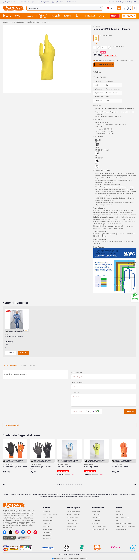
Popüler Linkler (98, 508)
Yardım (119, 508)
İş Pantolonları (96, 517)
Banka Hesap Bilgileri (73, 511)
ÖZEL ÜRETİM (78, 16)
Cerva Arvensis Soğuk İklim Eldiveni (15, 467)
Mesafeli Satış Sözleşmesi (124, 523)
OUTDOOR (67, 16)
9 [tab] (75, 484)
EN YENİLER (102, 16)
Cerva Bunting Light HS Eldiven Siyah (40, 468)
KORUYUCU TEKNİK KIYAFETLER (42, 16)
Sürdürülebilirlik (47, 529)
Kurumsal (46, 508)
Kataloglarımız (44, 2)
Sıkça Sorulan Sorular (122, 517)
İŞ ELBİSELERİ (7, 16)
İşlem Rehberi (71, 529)
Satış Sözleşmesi (72, 520)
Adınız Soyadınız (77, 372)
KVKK (117, 520)
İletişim (118, 511)
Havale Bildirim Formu (73, 514)
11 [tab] (79, 484)
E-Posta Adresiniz (77, 382)
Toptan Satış (59, 2)
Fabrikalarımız (47, 532)
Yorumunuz (75, 392)
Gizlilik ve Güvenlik (72, 517)
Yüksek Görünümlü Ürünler (99, 529)
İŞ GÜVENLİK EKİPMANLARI (55, 16)
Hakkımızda (111, 2)
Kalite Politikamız (48, 517)
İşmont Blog (46, 526)
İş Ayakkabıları (96, 511)
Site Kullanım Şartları (73, 523)
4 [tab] (63, 484)
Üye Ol (129, 7)
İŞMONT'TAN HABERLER (131, 16)
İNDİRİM (113, 16)
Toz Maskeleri (96, 514)
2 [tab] (59, 484)
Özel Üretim (73, 2)
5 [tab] (66, 484)
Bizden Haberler (48, 520)
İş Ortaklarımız (47, 538)
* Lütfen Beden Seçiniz (119, 46)
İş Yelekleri (95, 523)
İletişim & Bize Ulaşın (27, 2)
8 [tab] (72, 484)
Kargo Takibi (132, 2)
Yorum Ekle (130, 411)
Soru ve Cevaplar (29, 365)
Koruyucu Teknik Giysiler (99, 526)
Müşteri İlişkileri (73, 508)
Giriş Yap (127, 9)
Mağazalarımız (10, 2)
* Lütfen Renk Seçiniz (105, 35)
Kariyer (122, 2)
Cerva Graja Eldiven (91, 467)
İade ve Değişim (72, 526)
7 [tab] (70, 484)
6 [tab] (68, 484)
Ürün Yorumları (11, 365)
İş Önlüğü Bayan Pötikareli (14, 337)
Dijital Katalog (24, 538)
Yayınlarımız (46, 523)
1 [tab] (57, 484)
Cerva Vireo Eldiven (64, 467)
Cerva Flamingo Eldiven (120, 467)
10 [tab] (77, 484)
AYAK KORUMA (18, 16)
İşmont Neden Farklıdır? (50, 514)
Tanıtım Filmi (10, 538)
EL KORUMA (30, 16)
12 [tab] (81, 484)
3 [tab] (61, 484)
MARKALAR (91, 16)
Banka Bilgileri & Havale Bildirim (125, 526)
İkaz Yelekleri (96, 520)
